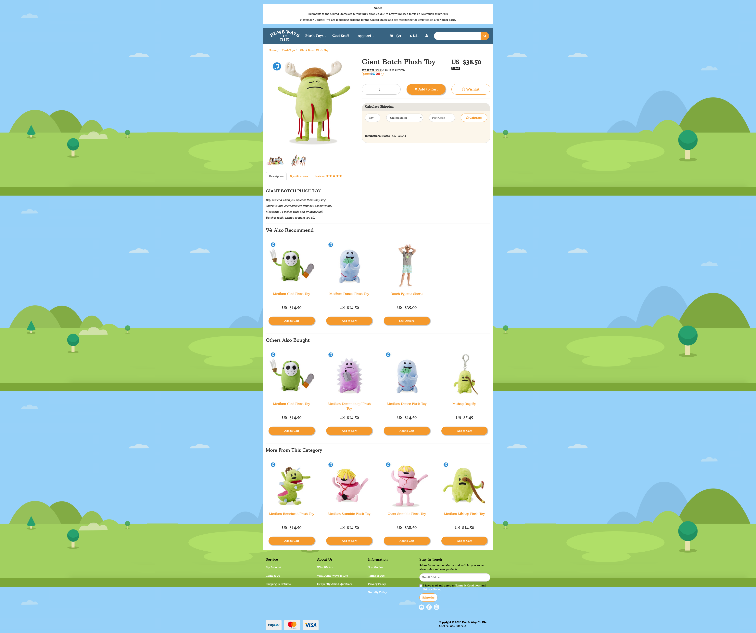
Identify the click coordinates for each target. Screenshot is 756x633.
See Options (406, 320)
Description (276, 176)
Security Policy (377, 592)
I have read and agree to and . (454, 587)
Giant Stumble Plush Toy (407, 514)
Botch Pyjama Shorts (407, 294)
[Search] (485, 36)
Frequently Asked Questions (334, 583)
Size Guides (375, 567)
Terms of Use (376, 575)
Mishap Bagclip (464, 404)
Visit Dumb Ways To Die (332, 575)
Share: (367, 73)
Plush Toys (314, 36)
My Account (273, 567)
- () (397, 36)
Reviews (320, 176)
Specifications (299, 176)
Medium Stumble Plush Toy (349, 514)
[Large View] (275, 161)
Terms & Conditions (468, 585)
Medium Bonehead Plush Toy (291, 514)
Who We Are (325, 567)
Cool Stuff (341, 36)
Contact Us (273, 575)
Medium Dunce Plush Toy (349, 294)
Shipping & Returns (278, 583)
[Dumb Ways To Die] (284, 35)
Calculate (475, 117)
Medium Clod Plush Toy (291, 294)
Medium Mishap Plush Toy (464, 514)
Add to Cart (427, 89)
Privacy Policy (377, 583)
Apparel (365, 36)
